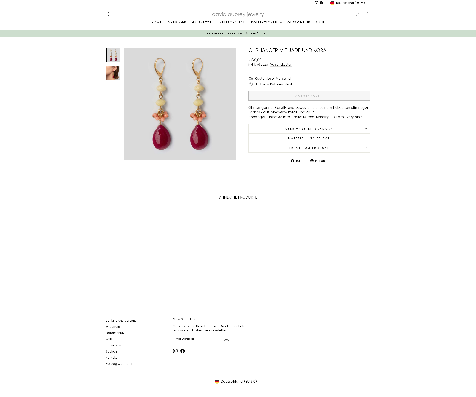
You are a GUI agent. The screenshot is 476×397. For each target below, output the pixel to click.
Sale (320, 22)
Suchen (111, 351)
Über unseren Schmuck (309, 128)
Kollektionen (265, 22)
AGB (109, 339)
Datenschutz (115, 333)
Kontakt (111, 358)
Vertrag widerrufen (119, 364)
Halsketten (203, 22)
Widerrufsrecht (117, 327)
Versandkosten (281, 64)
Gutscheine (299, 22)
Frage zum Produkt (309, 148)
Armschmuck (233, 22)
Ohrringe (177, 22)
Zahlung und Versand (121, 321)
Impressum (114, 345)
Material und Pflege (309, 138)
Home (157, 22)
